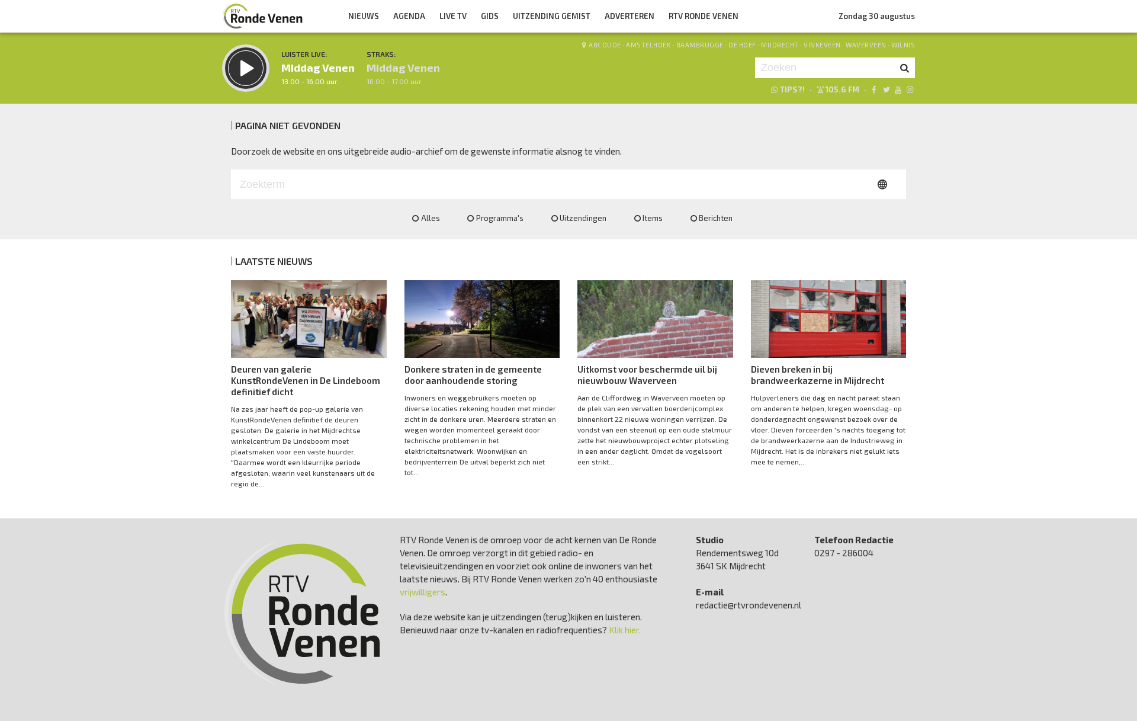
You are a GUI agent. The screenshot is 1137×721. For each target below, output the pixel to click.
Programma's (499, 218)
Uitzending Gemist (551, 16)
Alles (430, 218)
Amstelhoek (648, 45)
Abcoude (605, 45)
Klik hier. (625, 629)
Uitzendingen (583, 218)
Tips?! (792, 89)
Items (653, 218)
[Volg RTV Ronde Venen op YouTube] (898, 89)
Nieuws (363, 16)
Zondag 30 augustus (877, 16)
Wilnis (903, 45)
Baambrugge (700, 45)
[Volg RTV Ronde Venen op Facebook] (873, 89)
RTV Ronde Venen (703, 16)
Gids (490, 16)
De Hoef (742, 45)
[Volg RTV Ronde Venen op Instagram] (909, 89)
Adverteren (629, 16)
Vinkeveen (822, 45)
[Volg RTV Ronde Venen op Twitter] (885, 89)
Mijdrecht (780, 45)
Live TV (453, 16)
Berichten (716, 218)
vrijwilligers (422, 592)
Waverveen (866, 45)
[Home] (263, 16)
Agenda (409, 16)
